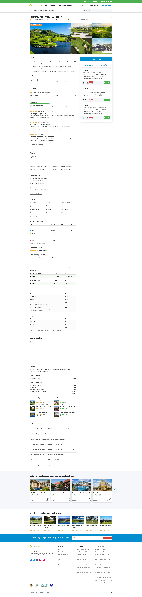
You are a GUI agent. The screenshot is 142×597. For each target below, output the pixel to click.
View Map (41, 80)
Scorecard (61, 80)
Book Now (106, 82)
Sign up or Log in (106, 5)
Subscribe (108, 538)
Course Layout (51, 80)
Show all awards (35, 193)
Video (34, 80)
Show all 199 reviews (37, 144)
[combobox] (97, 10)
